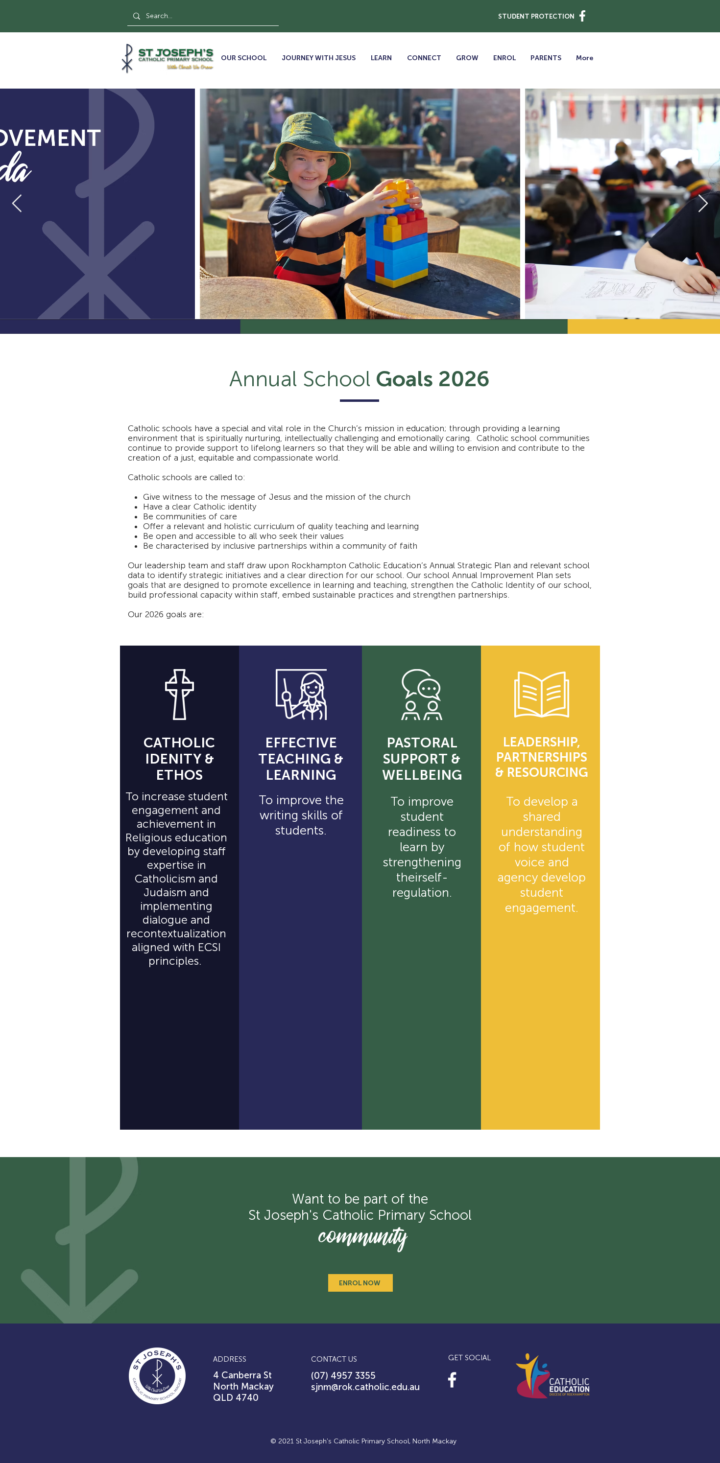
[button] (243, 58)
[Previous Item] (17, 203)
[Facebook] (452, 1380)
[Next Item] (703, 203)
